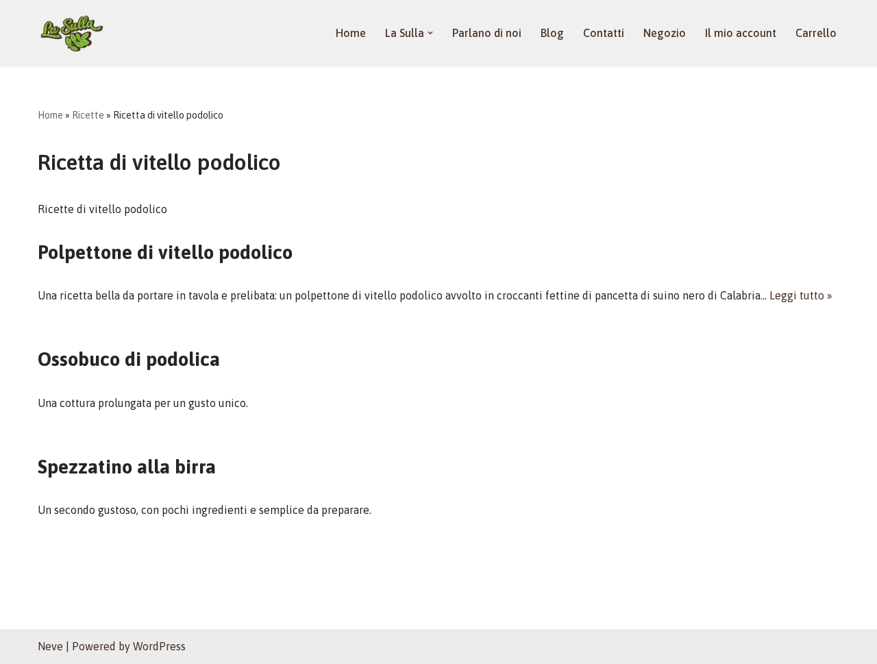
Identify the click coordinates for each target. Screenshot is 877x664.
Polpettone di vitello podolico (165, 252)
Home (351, 33)
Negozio (664, 33)
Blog (552, 33)
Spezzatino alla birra (127, 467)
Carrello (816, 33)
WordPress (159, 646)
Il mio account (740, 33)
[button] (430, 33)
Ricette (88, 115)
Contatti (603, 33)
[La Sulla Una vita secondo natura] (72, 33)
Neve (50, 646)
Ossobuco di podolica (129, 359)
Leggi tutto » (800, 295)
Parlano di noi (486, 33)
